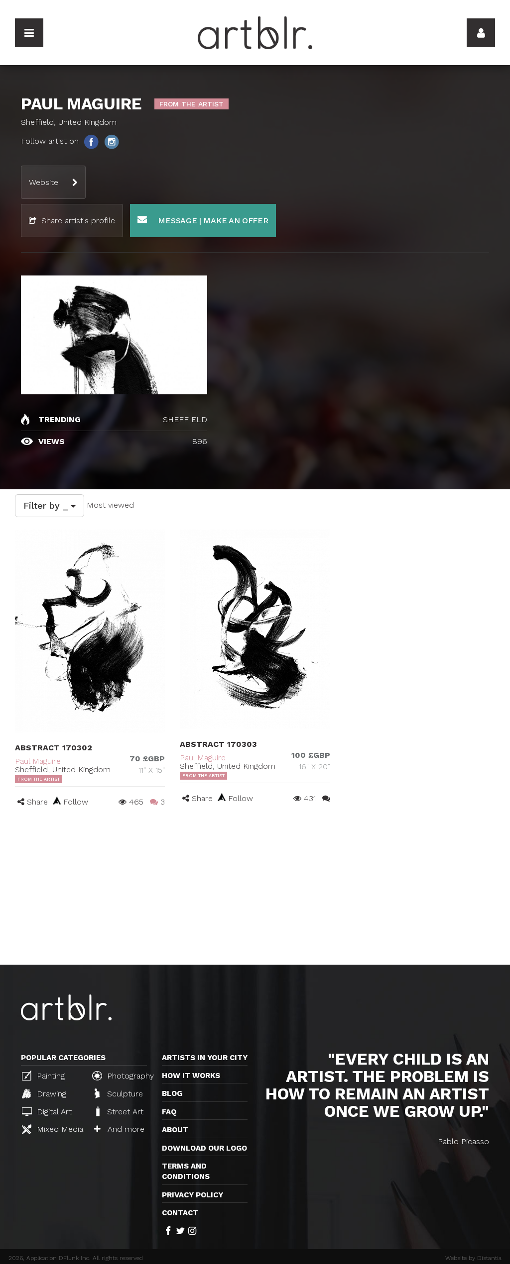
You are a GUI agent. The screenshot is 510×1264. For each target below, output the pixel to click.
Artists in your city (205, 1057)
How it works (191, 1075)
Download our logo (204, 1148)
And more (124, 1129)
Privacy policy (192, 1194)
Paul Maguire (38, 761)
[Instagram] (112, 141)
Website (43, 182)
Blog (172, 1093)
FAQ (169, 1111)
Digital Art (53, 1111)
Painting (49, 1076)
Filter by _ (47, 505)
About (175, 1129)
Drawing (50, 1093)
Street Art (124, 1111)
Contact (180, 1212)
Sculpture (124, 1093)
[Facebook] (92, 141)
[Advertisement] (255, 890)
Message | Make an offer (212, 220)
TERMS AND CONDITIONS (186, 1171)
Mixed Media (58, 1129)
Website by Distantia (473, 1258)
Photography (129, 1076)
